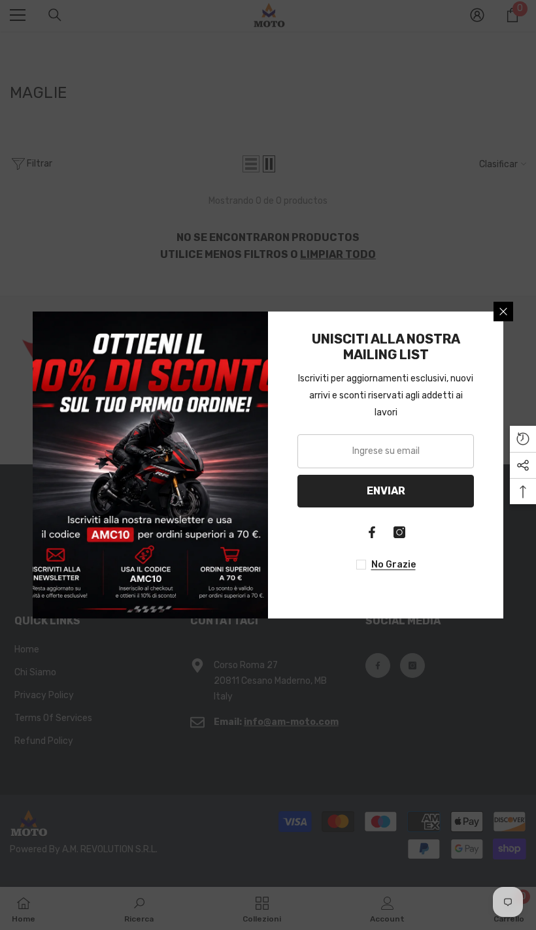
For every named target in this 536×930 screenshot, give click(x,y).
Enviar (386, 491)
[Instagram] (399, 532)
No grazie (393, 564)
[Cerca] (503, 311)
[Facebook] (372, 532)
